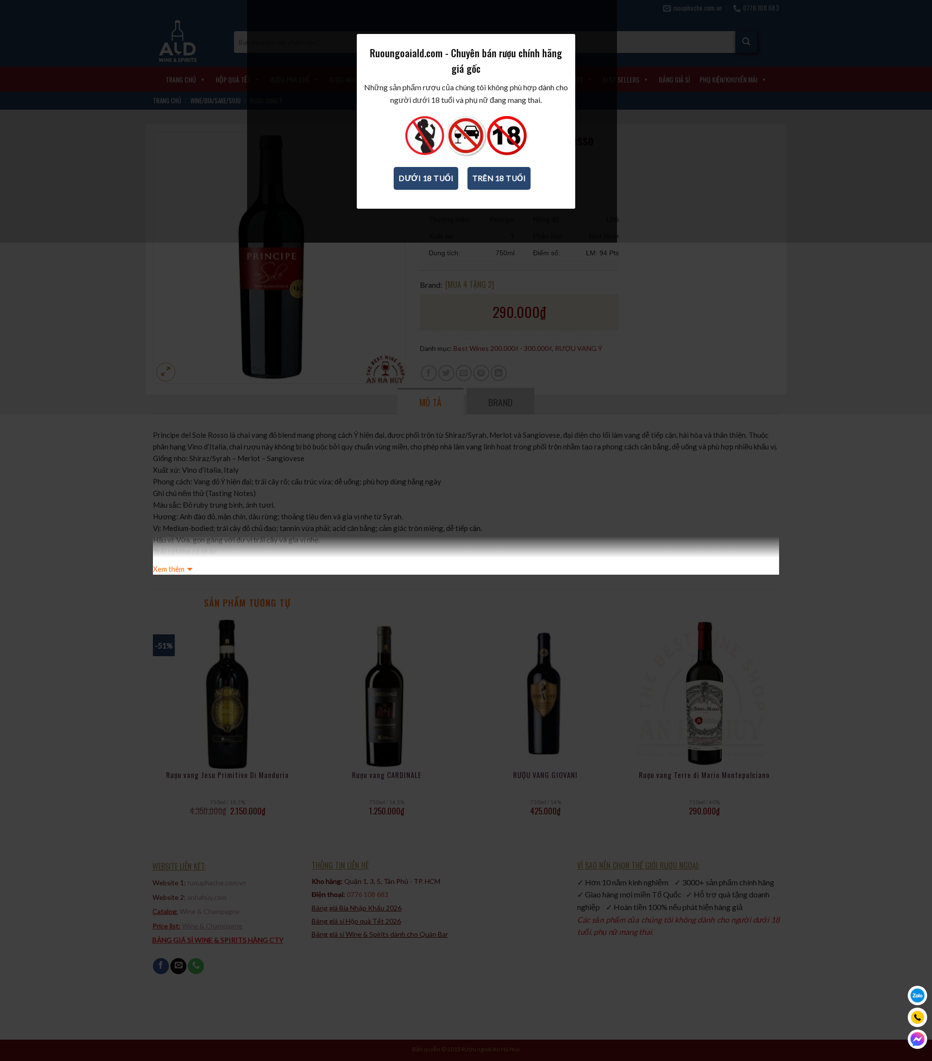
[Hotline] (917, 1017)
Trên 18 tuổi (499, 178)
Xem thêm (168, 568)
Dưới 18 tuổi (426, 178)
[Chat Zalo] (917, 995)
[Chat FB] (917, 1039)
